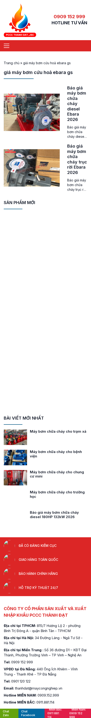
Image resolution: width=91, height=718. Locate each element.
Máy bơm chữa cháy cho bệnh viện (56, 453)
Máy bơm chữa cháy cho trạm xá (58, 431)
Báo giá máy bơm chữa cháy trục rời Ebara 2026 (77, 159)
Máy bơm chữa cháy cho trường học (57, 494)
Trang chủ (11, 63)
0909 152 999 (69, 16)
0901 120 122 (21, 681)
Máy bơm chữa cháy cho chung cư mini (57, 474)
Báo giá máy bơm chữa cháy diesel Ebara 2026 (76, 103)
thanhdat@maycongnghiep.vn (38, 688)
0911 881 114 (54, 713)
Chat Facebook (28, 713)
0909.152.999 (48, 695)
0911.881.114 (45, 702)
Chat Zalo (6, 713)
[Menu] (6, 46)
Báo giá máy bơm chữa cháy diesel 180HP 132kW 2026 (54, 514)
